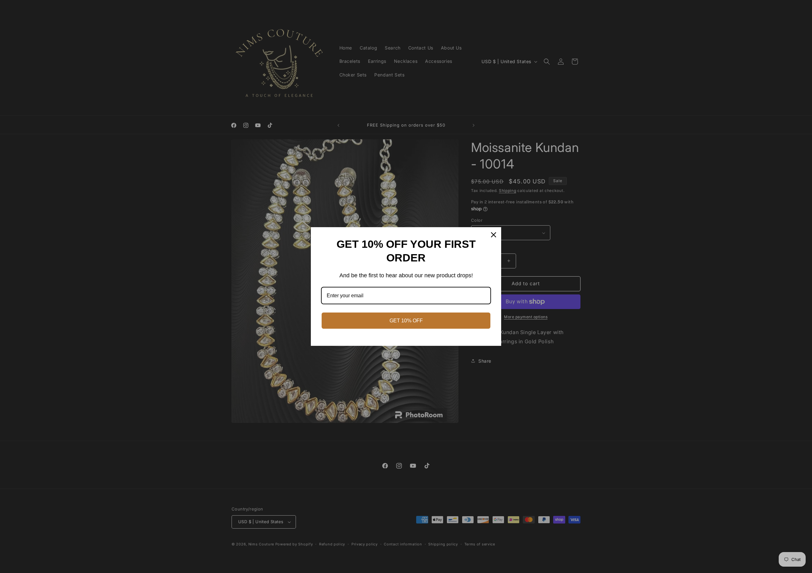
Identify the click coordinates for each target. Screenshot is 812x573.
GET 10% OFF (406, 320)
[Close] (493, 234)
